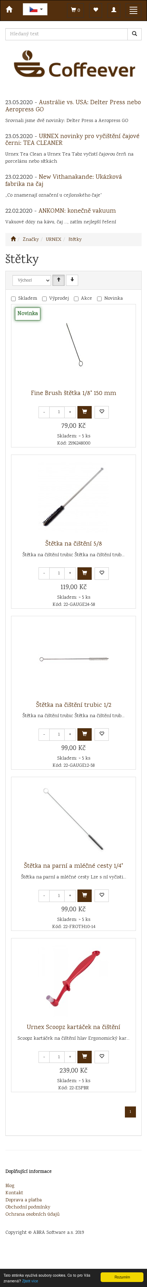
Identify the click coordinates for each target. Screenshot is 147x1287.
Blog (9, 1186)
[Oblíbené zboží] (95, 10)
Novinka (113, 298)
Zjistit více (30, 1280)
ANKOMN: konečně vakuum (77, 211)
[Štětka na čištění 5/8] (73, 498)
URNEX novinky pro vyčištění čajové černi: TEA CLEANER (72, 140)
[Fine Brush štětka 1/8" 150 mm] (73, 347)
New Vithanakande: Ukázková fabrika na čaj (63, 181)
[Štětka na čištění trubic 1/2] (73, 659)
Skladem (27, 298)
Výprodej (59, 298)
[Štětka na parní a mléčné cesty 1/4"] (73, 820)
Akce (86, 298)
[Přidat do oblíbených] (102, 412)
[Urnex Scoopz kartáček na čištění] (73, 981)
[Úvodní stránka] (13, 239)
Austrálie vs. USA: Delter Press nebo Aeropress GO (73, 106)
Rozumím (122, 1277)
